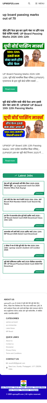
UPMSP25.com (11, 3)
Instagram (34, 390)
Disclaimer (10, 347)
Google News (39, 387)
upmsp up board (12, 322)
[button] (29, 3)
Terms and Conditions (14, 353)
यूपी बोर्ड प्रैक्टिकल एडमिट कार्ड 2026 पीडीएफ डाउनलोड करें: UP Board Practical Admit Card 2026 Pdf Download (23, 264)
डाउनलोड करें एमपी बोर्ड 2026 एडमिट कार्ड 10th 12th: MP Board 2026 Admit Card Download (23, 233)
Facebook (25, 390)
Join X (17, 387)
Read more (10, 89)
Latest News (10, 328)
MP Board (9, 331)
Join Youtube (14, 390)
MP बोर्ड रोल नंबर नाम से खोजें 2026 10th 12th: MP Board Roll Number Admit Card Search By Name (23, 201)
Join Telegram (6, 387)
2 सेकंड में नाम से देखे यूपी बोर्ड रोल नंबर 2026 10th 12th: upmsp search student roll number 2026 (22, 248)
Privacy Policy (11, 350)
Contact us (10, 344)
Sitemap (29, 387)
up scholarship (11, 325)
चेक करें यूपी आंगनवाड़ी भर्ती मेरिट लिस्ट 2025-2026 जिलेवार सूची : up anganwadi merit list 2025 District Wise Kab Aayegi (22, 185)
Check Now (39, 193)
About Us (9, 341)
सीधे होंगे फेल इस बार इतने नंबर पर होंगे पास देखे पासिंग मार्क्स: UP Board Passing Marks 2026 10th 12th (23, 33)
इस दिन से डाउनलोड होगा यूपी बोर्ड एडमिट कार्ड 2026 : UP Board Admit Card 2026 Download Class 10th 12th (23, 218)
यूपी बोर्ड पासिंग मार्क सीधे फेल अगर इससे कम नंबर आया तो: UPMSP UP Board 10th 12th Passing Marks (22, 105)
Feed (23, 387)
